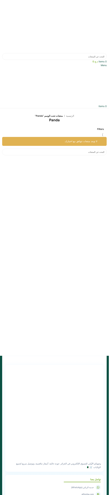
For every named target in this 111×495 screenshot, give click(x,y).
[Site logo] (79, 26)
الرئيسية (70, 115)
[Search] (5, 56)
